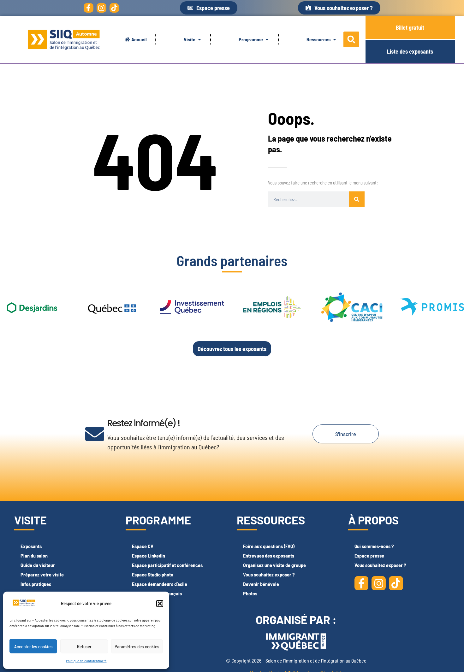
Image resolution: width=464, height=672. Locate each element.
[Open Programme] (267, 39)
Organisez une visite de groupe (274, 565)
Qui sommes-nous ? (374, 546)
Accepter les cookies (33, 646)
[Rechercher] (357, 199)
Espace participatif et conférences (167, 565)
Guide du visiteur (38, 565)
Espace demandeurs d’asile (159, 584)
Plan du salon (34, 555)
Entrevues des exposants (268, 555)
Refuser (84, 646)
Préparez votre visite (42, 574)
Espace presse (369, 555)
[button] (160, 603)
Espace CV (142, 546)
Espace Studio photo (152, 574)
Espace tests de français (157, 593)
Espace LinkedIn (148, 555)
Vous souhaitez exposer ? (269, 574)
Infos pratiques (36, 584)
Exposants (31, 546)
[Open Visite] (199, 39)
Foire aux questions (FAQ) (268, 546)
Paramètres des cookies (137, 646)
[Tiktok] (114, 8)
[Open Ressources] (334, 39)
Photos (250, 593)
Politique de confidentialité (86, 660)
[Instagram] (101, 8)
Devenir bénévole (261, 584)
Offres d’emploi (147, 603)
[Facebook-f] (88, 8)
